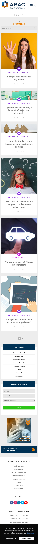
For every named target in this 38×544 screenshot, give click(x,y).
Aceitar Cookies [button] (27, 538)
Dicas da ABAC (19, 356)
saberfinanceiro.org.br (19, 519)
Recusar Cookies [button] (11, 538)
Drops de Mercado (19, 362)
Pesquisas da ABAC (19, 366)
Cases (19, 369)
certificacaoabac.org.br (19, 522)
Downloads (19, 372)
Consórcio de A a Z (19, 353)
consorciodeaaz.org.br (19, 515)
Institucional (19, 376)
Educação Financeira (19, 359)
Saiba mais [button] (30, 533)
